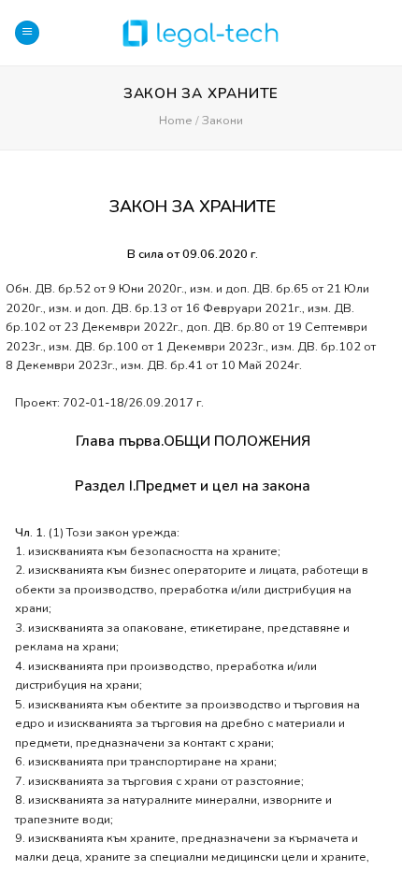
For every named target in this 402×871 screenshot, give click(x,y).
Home (175, 120)
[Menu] (27, 33)
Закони (222, 120)
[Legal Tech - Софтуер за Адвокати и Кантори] (201, 33)
